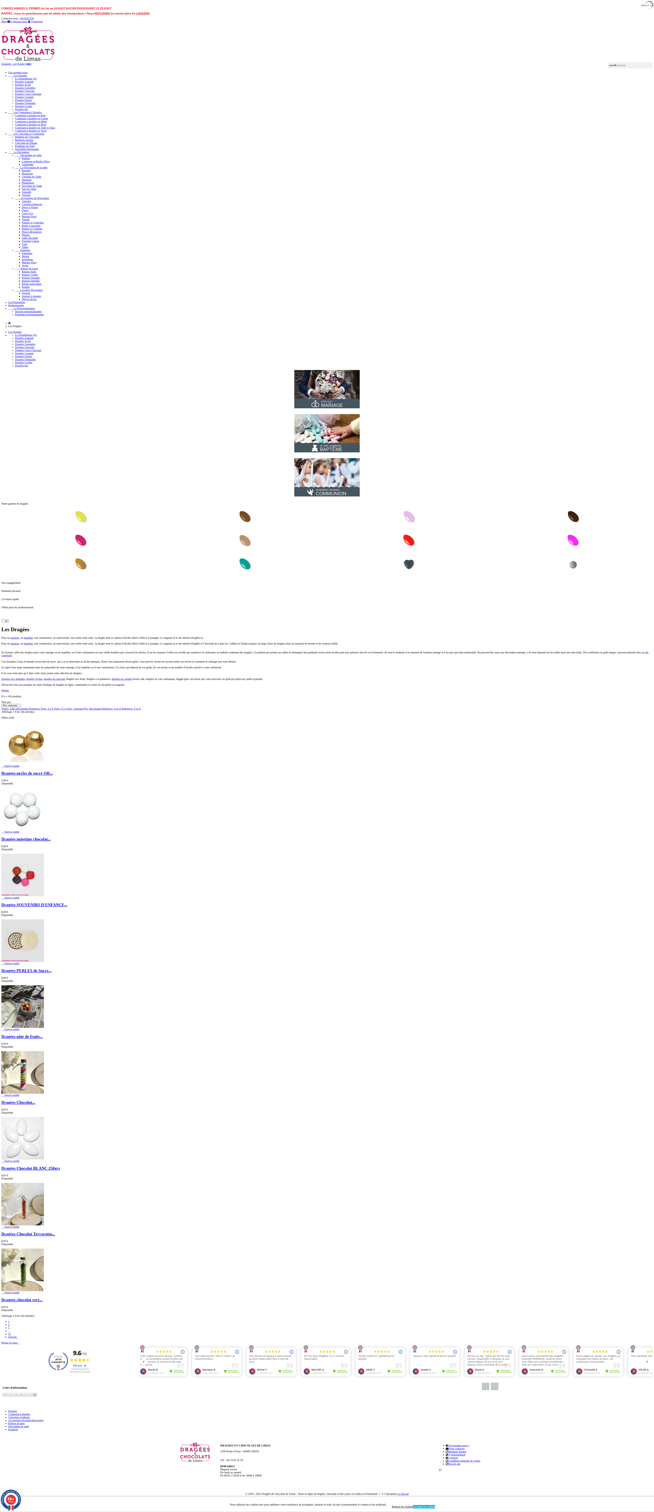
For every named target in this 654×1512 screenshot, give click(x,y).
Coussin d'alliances (32, 204)
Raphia (25, 287)
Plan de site (454, 1463)
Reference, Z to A (131, 708)
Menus (25, 256)
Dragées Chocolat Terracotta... (28, 1234)
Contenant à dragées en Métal (31, 121)
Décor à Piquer (30, 207)
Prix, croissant (11, 705)
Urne (24, 244)
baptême (28, 637)
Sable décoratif (30, 238)
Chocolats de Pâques (26, 143)
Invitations (27, 259)
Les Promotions (16, 302)
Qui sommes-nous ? (458, 1445)
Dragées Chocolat (24, 91)
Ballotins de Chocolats (27, 136)
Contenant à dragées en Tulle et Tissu (35, 127)
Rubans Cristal (30, 274)
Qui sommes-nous (18, 72)
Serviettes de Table (32, 185)
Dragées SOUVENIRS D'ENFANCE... (34, 905)
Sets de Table (29, 189)
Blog (4, 21)
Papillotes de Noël (25, 146)
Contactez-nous (18, 21)
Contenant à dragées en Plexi (30, 124)
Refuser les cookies (402, 1506)
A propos (453, 1457)
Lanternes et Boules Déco (36, 161)
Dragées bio (21, 109)
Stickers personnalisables (28, 311)
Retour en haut (10, 1342)
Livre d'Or (27, 213)
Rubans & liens (16, 1423)
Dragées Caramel (24, 97)
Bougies (26, 170)
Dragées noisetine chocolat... (26, 839)
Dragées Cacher (23, 106)
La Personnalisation (21, 308)
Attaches (26, 201)
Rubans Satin (29, 271)
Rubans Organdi (31, 277)
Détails (5, 690)
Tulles (25, 247)
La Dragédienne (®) (26, 78)
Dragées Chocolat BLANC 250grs (30, 1168)
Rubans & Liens (26, 268)
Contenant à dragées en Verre (30, 130)
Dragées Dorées (23, 100)
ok (5, 621)
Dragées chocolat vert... (21, 1300)
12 (9, 1333)
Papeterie (22, 250)
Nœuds (26, 219)
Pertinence (35, 708)
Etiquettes (27, 253)
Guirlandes (28, 164)
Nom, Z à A (61, 708)
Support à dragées (31, 296)
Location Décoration (29, 290)
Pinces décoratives (32, 231)
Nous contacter (456, 1448)
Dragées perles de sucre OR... (27, 773)
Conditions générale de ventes (464, 1460)
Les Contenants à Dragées (25, 112)
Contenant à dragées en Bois (30, 115)
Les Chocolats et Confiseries (26, 133)
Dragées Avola (23, 84)
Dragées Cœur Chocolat (28, 94)
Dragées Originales (25, 103)
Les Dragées (17, 75)
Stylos (25, 265)
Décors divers (29, 299)
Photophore (28, 182)
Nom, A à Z (47, 708)
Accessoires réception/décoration (25, 1420)
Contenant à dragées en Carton (31, 118)
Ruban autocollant (31, 284)
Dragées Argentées (25, 87)
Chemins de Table (31, 176)
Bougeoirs (27, 173)
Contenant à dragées (19, 1414)
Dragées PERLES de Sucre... (26, 970)
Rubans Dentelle (31, 280)
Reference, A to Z (112, 708)
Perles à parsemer (31, 225)
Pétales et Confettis (32, 228)
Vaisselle (26, 192)
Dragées (12, 1411)
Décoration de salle (18, 1426)
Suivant (13, 1337)
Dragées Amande (24, 81)
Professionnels (16, 305)
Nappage (27, 179)
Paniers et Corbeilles (33, 222)
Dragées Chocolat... (18, 1102)
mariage (15, 637)
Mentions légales (457, 1451)
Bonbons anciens (24, 140)
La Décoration (18, 152)
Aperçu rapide (10, 766)
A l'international (456, 1454)
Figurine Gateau (30, 241)
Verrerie (26, 195)
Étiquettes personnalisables (29, 314)
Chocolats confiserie (19, 1417)
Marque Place (29, 216)
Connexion (36, 21)
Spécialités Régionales (27, 149)
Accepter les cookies (424, 1506)
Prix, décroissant (92, 708)
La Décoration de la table (31, 167)
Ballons (26, 158)
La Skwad (403, 1493)
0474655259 (27, 18)
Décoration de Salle (28, 155)
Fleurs (25, 210)
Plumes (26, 235)
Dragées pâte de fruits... (22, 1036)
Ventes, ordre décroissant (15, 708)
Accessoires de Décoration (32, 198)
